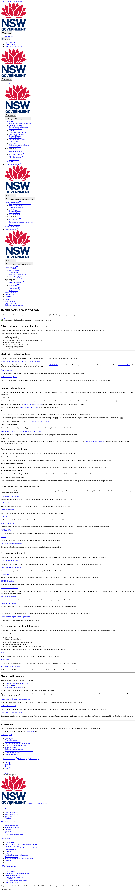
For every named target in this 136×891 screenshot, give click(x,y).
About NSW (13, 269)
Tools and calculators (11, 754)
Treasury (7, 862)
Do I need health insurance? (9, 653)
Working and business (13, 202)
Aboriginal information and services (20, 123)
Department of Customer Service (37, 803)
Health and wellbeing (15, 138)
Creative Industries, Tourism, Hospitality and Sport (21, 848)
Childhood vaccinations (8, 603)
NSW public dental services (9, 561)
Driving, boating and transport (18, 127)
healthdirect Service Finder (40, 421)
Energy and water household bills (15, 745)
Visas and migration (15, 147)
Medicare (4, 516)
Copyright (8, 829)
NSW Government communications (16, 881)
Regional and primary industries (19, 145)
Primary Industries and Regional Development (19, 858)
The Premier (9, 870)
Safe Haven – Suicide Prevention (11, 712)
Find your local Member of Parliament (17, 873)
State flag (8, 818)
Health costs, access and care (14, 749)
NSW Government (8, 866)
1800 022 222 (53, 365)
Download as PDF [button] (8, 759)
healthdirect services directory (94, 441)
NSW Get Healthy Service (9, 588)
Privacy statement (10, 833)
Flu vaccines (5, 574)
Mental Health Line (11, 683)
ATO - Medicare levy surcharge (11, 666)
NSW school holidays (16, 278)
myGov (3, 537)
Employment (13, 209)
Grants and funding (15, 136)
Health (7, 853)
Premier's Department (11, 857)
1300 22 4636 (20, 687)
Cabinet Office (9, 842)
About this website (8, 822)
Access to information (12, 826)
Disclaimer (8, 831)
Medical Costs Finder (7, 510)
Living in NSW (11, 121)
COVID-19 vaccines (7, 581)
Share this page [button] (33, 759)
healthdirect (27, 404)
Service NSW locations (12, 814)
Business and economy (16, 205)
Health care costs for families (10, 496)
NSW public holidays (15, 276)
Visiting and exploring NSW (18, 274)
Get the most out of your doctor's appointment (15, 617)
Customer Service (10, 849)
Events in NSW (14, 272)
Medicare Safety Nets (7, 523)
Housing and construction (17, 139)
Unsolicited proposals (11, 882)
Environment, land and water (18, 132)
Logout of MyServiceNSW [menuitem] (13, 46)
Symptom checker (6, 370)
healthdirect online (124, 365)
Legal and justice (14, 141)
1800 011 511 (23, 683)
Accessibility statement (12, 827)
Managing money (10, 747)
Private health (5, 660)
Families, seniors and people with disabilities (19, 751)
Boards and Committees (12, 875)
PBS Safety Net (6, 530)
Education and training (16, 129)
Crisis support (29, 731)
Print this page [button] (21, 759)
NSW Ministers (10, 872)
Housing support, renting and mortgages (17, 743)
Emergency (12, 130)
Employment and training (13, 742)
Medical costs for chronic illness (11, 503)
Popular (4, 809)
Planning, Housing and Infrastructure (16, 855)
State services (9, 816)
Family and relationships (16, 134)
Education (8, 851)
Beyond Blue (9, 687)
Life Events (12, 143)
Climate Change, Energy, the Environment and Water (21, 844)
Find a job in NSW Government (15, 877)
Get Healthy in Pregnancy (9, 596)
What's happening (11, 267)
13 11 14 (15, 685)
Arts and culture (14, 271)
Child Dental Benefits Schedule (11, 567)
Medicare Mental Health (8, 706)
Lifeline (7, 685)
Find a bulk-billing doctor (9, 377)
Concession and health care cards (11, 543)
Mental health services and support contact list (15, 699)
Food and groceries (11, 740)
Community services (15, 125)
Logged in (7, 39)
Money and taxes (14, 213)
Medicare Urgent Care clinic (29, 407)
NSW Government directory (14, 835)
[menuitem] (10, 43)
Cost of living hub (6, 735)
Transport (8, 860)
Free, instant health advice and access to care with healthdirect (20, 361)
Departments (6, 839)
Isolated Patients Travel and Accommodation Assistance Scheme (21, 431)
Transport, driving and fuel (13, 752)
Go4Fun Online (6, 610)
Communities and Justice (12, 846)
